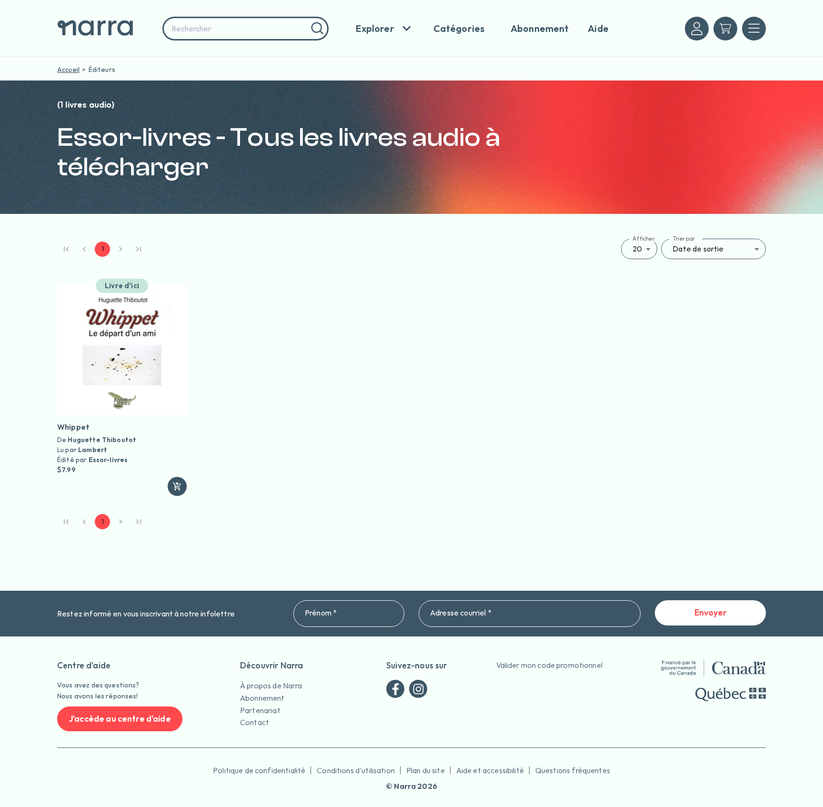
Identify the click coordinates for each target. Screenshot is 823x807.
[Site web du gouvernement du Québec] (730, 694)
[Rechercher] (316, 28)
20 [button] (637, 248)
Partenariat (260, 710)
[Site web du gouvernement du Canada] (713, 667)
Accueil (68, 69)
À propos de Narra (271, 685)
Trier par (683, 238)
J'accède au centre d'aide (120, 718)
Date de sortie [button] (697, 248)
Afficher (643, 238)
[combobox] (245, 28)
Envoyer (710, 612)
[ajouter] (177, 486)
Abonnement (262, 698)
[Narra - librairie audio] (106, 28)
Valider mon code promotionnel (549, 665)
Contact (254, 722)
